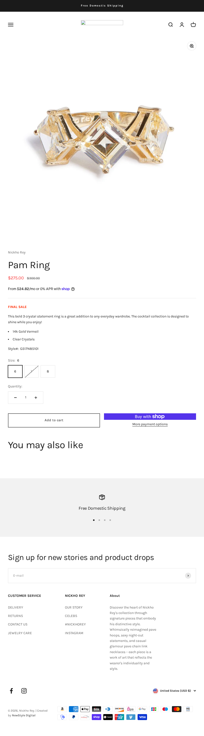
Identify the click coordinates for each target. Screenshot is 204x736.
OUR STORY (74, 607)
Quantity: (15, 386)
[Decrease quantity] (15, 398)
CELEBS (71, 616)
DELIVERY (15, 607)
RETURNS (15, 616)
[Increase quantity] (36, 398)
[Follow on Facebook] (11, 690)
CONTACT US (17, 624)
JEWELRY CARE (20, 633)
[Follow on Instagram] (24, 690)
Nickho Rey (17, 252)
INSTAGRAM (74, 633)
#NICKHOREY (75, 624)
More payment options (150, 424)
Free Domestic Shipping (102, 5)
